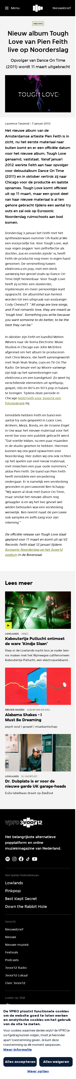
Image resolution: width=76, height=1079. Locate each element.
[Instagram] (14, 858)
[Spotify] (7, 858)
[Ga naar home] (38, 8)
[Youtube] (34, 858)
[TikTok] (27, 858)
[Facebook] (21, 858)
